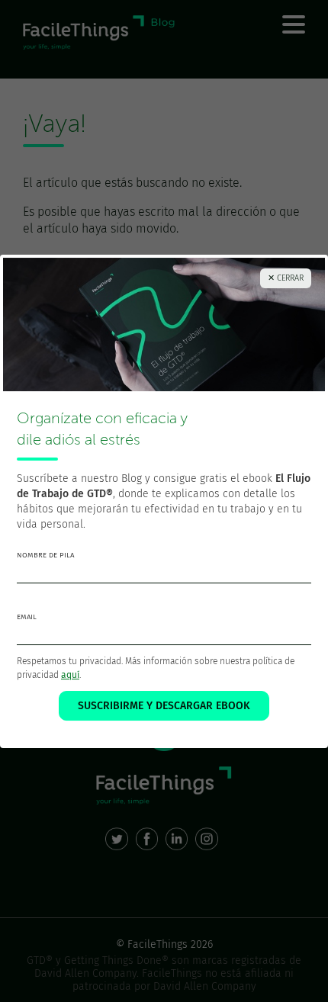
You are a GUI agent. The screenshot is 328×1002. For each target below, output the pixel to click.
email (27, 616)
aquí (70, 675)
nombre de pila (45, 555)
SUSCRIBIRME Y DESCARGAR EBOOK (164, 705)
